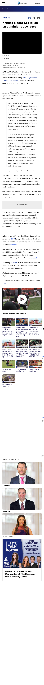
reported (13, 244)
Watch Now (38, 3)
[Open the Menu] (3, 3)
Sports (6, 18)
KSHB (4, 283)
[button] (8, 327)
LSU (13, 239)
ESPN (15, 262)
